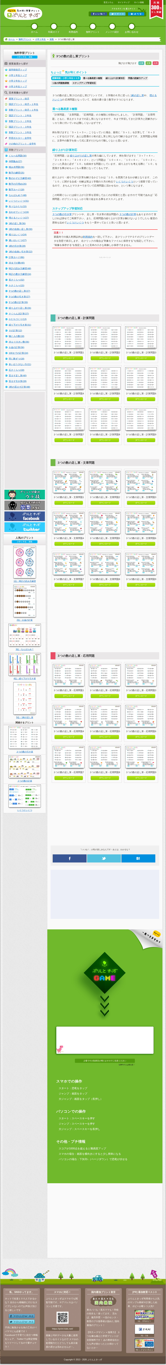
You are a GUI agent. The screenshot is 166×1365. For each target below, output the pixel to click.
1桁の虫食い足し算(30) (20, 229)
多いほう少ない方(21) (20, 364)
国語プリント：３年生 (20, 127)
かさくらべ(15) (16, 285)
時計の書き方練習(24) (20, 274)
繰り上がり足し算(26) (20, 308)
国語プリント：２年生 (20, 115)
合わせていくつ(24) (19, 212)
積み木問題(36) (16, 167)
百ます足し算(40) (18, 375)
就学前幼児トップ (18, 69)
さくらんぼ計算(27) (19, 313)
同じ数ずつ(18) (16, 358)
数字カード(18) (16, 189)
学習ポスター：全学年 (20, 138)
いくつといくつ (124, 181)
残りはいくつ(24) (18, 234)
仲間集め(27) (15, 161)
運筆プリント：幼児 (19, 98)
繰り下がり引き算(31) (20, 325)
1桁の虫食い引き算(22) (20, 251)
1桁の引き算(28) (17, 246)
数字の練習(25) (16, 172)
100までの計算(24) (18, 353)
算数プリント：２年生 (20, 121)
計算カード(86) (16, 257)
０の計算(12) (15, 330)
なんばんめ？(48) (18, 195)
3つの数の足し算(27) (19, 291)
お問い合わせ (131, 32)
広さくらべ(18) (16, 370)
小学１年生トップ (18, 75)
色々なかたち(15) (18, 206)
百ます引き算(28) (18, 381)
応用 (156, 63)
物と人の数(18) (16, 336)
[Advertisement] (105, 281)
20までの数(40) (17, 262)
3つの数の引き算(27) (19, 296)
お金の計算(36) (16, 347)
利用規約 (88, 236)
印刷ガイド (53, 32)
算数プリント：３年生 (20, 132)
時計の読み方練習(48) (20, 268)
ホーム (34, 32)
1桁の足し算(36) (17, 223)
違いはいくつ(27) (18, 240)
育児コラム (108, 2)
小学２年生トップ (18, 81)
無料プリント (93, 32)
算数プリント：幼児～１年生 (23, 110)
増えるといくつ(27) (19, 217)
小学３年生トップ (18, 86)
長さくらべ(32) (16, 279)
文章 (148, 63)
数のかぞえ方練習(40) (20, 178)
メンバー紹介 (112, 32)
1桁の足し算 (137, 95)
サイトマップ (124, 2)
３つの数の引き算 (62, 214)
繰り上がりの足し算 (81, 155)
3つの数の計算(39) (18, 302)
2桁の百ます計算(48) (19, 387)
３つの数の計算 (127, 214)
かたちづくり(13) (18, 319)
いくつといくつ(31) (19, 201)
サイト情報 (139, 2)
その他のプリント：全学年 (22, 143)
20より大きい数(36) (19, 342)
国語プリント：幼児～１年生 (23, 104)
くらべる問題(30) (18, 155)
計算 (141, 63)
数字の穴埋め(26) (18, 184)
